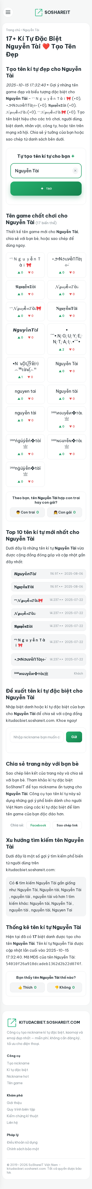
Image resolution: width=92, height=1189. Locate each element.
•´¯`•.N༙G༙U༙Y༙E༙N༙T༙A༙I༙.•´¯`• (67, 335)
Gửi (74, 737)
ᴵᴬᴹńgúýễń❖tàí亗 (25, 443)
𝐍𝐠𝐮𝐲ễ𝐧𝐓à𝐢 (66, 308)
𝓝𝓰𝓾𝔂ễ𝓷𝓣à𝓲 (66, 286)
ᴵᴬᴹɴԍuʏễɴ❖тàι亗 (66, 443)
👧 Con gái (65, 512)
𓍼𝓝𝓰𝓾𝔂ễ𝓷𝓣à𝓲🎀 (25, 308)
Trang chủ (13, 30)
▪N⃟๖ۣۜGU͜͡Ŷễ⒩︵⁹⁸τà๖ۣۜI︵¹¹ (25, 366)
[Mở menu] (8, 12)
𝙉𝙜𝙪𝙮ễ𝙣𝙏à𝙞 (25, 330)
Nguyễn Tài (67, 363)
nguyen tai (25, 391)
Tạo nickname (18, 1063)
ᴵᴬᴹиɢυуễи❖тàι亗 (66, 415)
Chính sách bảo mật (23, 1149)
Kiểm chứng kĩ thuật (22, 1116)
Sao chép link (67, 825)
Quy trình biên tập (21, 1109)
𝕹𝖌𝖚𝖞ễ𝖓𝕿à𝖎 (25, 286)
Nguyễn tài (67, 391)
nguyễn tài (25, 413)
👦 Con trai (27, 512)
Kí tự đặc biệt (17, 1070)
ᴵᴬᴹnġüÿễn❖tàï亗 (25, 471)
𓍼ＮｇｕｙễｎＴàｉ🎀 (25, 261)
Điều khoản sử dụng (22, 1142)
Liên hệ (12, 1122)
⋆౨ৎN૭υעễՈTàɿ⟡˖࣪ (67, 261)
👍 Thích (27, 987)
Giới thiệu (14, 1103)
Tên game (15, 1083)
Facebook (38, 825)
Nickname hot (18, 1076)
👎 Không (65, 987)
